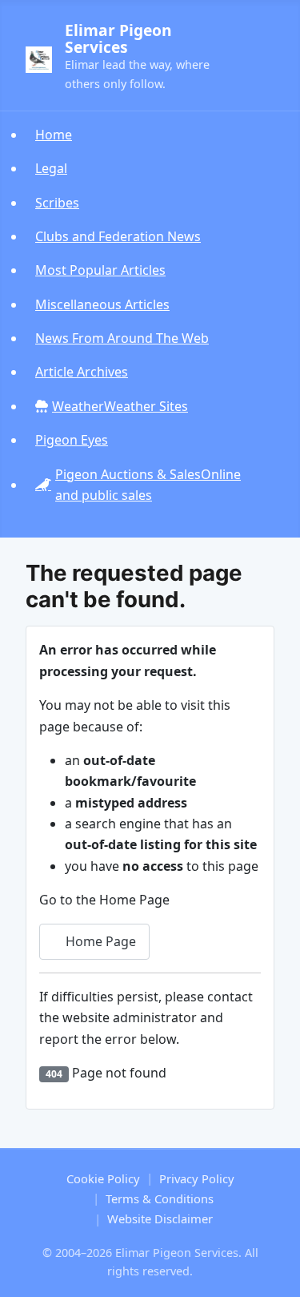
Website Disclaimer (160, 1218)
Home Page (99, 941)
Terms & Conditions (160, 1198)
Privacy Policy (196, 1178)
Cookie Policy (103, 1178)
